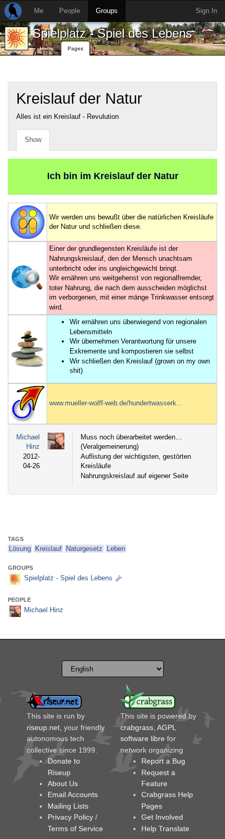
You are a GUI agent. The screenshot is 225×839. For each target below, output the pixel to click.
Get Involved (162, 817)
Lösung (20, 549)
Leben (116, 549)
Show (33, 139)
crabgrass (136, 727)
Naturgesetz (84, 549)
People (69, 11)
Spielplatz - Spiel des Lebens (112, 33)
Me (38, 11)
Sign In (206, 11)
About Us (63, 783)
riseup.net (43, 727)
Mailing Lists (68, 806)
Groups (107, 11)
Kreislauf (48, 549)
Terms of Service (75, 828)
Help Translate (165, 828)
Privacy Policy (70, 817)
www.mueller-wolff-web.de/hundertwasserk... (116, 403)
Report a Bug (163, 761)
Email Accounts (73, 794)
